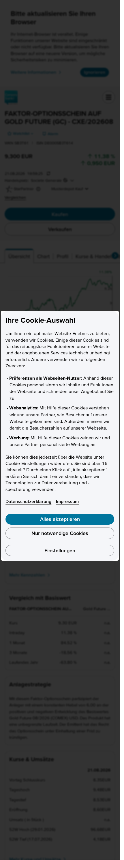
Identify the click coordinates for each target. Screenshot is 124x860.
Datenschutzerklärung (28, 501)
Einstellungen (59, 550)
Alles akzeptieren (60, 519)
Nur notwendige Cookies (59, 533)
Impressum (67, 501)
